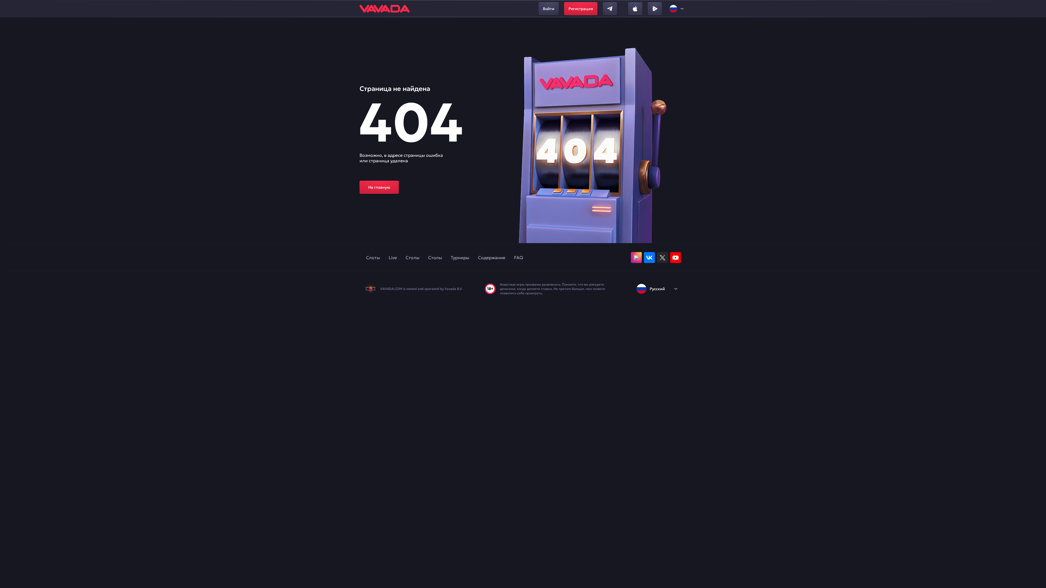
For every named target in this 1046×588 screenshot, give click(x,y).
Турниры (460, 257)
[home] (385, 9)
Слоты (373, 257)
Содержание (491, 257)
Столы (412, 257)
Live (393, 257)
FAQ (518, 257)
